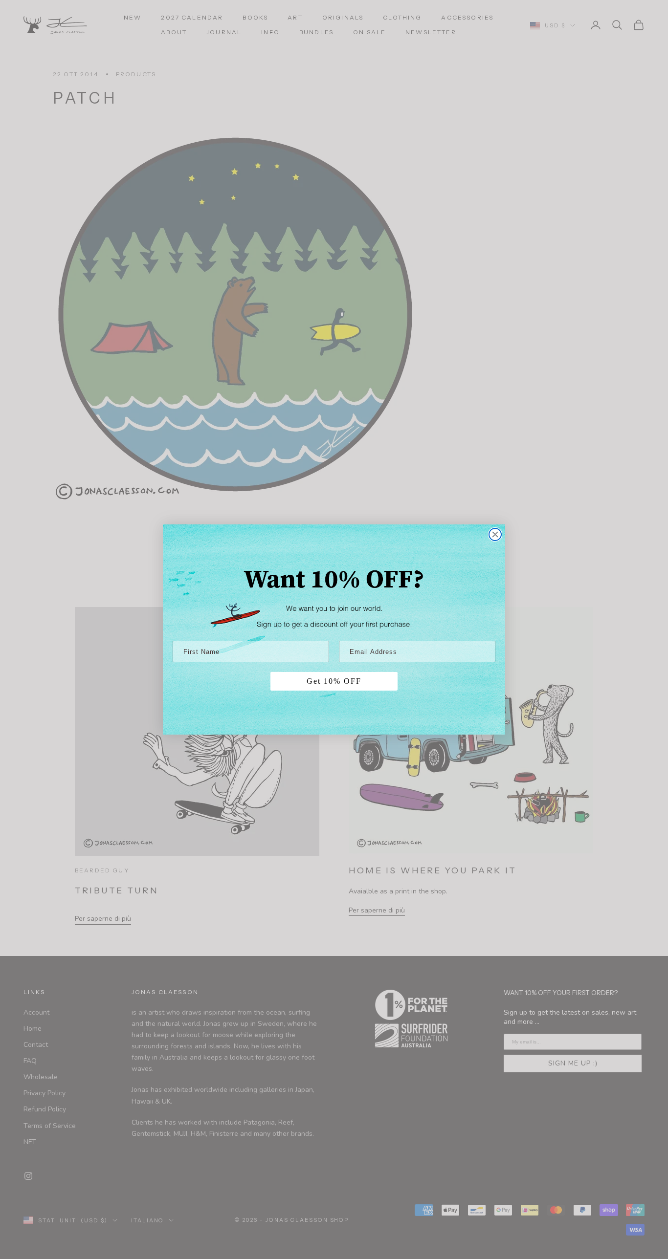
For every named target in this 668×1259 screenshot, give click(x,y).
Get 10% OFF (334, 681)
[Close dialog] (495, 534)
